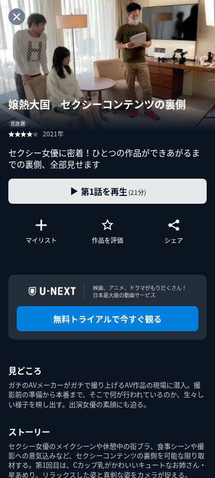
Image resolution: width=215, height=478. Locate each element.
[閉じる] (16, 16)
